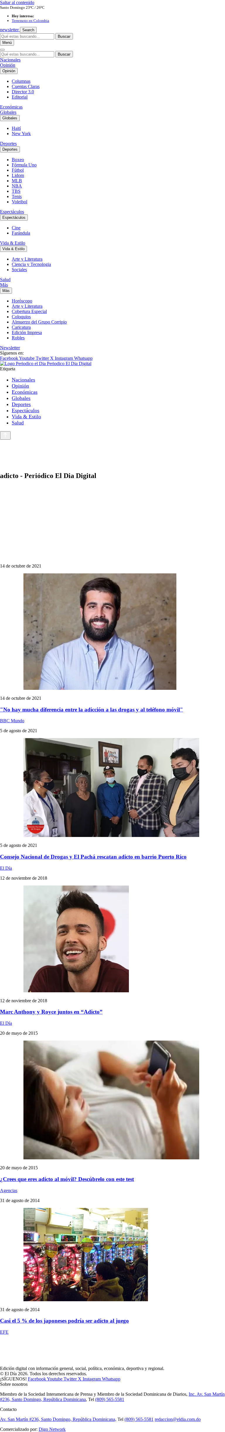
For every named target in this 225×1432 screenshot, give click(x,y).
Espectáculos (12, 211)
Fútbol (18, 170)
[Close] (2, 50)
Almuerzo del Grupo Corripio (39, 321)
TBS (16, 191)
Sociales (19, 269)
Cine (16, 227)
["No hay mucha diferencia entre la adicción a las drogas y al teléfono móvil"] (112, 632)
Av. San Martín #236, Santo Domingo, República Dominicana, (58, 1419)
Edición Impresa (27, 332)
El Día (6, 868)
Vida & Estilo (12, 242)
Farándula (21, 233)
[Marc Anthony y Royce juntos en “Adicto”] (112, 939)
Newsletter (10, 347)
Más (4, 284)
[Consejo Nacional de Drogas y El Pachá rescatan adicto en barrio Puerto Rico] (112, 788)
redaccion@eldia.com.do (178, 1419)
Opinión (7, 65)
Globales (8, 112)
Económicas (11, 106)
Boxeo (18, 159)
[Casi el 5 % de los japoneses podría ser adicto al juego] (112, 1255)
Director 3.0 (23, 91)
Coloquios (21, 316)
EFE (4, 1332)
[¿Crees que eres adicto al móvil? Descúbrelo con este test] (112, 1101)
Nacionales (10, 59)
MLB (17, 180)
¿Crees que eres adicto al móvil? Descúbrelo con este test (67, 1179)
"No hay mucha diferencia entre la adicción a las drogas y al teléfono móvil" (91, 709)
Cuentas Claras (26, 86)
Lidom (18, 175)
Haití (16, 128)
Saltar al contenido (17, 2)
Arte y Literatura (27, 259)
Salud (5, 279)
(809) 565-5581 (109, 1399)
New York (21, 133)
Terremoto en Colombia (30, 20)
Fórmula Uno (24, 164)
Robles (18, 337)
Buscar (64, 36)
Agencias (8, 1190)
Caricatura (21, 327)
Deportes (8, 143)
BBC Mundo (12, 720)
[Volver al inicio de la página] (5, 435)
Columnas (21, 81)
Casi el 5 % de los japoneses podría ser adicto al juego (64, 1321)
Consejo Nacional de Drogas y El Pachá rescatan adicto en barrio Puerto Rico (93, 857)
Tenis (17, 196)
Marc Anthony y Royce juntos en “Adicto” (51, 1012)
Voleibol (19, 201)
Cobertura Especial (29, 311)
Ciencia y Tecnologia (31, 264)
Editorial (20, 96)
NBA (17, 185)
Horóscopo (22, 300)
